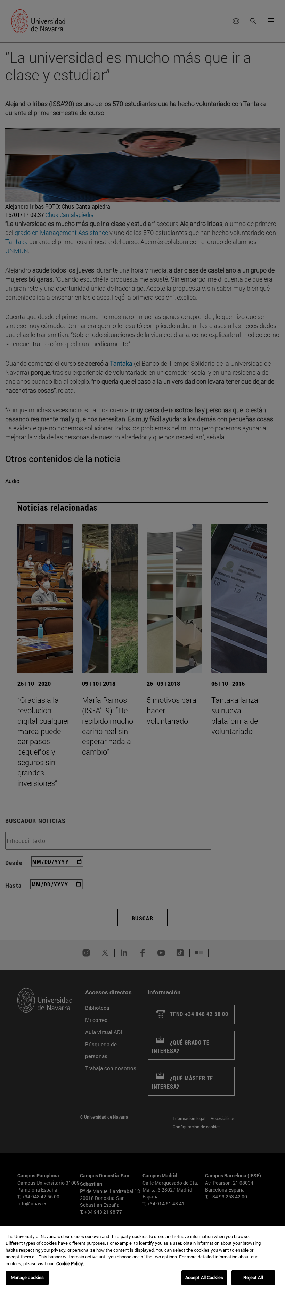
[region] (142, 1259)
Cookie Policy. (70, 1263)
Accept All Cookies (204, 1277)
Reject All (253, 1277)
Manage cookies (27, 1277)
